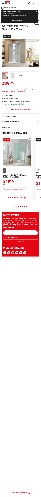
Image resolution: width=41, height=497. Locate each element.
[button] (16, 206)
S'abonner (20, 242)
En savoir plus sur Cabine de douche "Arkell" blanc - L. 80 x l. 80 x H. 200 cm (17, 169)
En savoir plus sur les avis (20, 122)
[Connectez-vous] (33, 3)
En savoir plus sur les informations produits (20, 116)
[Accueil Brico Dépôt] (7, 2)
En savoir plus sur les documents (20, 127)
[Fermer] (37, 12)
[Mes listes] (28, 3)
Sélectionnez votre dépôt (19, 109)
